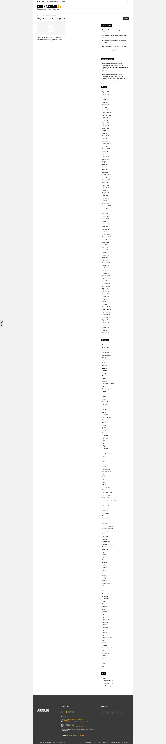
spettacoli (105, 596)
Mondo (104, 479)
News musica (106, 516)
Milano (104, 474)
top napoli (105, 630)
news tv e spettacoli (107, 526)
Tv (103, 650)
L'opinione (105, 448)
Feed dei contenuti (107, 680)
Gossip (104, 430)
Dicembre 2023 (106, 175)
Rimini (104, 567)
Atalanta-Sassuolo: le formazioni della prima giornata (114, 41)
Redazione (88, 742)
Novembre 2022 (106, 208)
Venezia (104, 663)
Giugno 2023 (105, 190)
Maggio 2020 (106, 265)
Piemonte (105, 549)
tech (103, 609)
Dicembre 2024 (106, 143)
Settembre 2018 (106, 317)
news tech (105, 523)
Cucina (104, 412)
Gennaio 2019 (106, 307)
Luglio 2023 (105, 187)
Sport (103, 601)
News (103, 490)
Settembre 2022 (106, 213)
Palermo (104, 539)
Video (103, 666)
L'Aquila (104, 446)
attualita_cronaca (107, 352)
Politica (104, 557)
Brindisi (104, 376)
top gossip (105, 622)
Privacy (100, 742)
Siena (103, 591)
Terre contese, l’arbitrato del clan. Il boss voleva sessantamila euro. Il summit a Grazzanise (115, 69)
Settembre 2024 (106, 151)
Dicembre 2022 (106, 206)
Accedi (63, 1)
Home (38, 15)
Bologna (104, 370)
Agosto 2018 (105, 320)
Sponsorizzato (106, 599)
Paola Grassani (40, 41)
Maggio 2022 (106, 224)
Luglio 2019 (105, 291)
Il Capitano (105, 435)
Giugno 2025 (105, 128)
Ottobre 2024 (106, 149)
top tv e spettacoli (107, 637)
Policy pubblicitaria (115, 742)
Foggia (104, 425)
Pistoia (104, 554)
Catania (104, 394)
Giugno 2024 (105, 159)
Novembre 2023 (106, 177)
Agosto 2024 (105, 154)
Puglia (104, 565)
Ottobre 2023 (106, 180)
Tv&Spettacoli (106, 653)
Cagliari (104, 378)
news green (105, 508)
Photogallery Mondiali (108, 544)
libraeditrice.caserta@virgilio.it (75, 735)
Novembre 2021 (106, 239)
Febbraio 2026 (106, 107)
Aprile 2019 (105, 299)
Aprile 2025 (105, 133)
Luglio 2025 (105, 125)
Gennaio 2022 (106, 234)
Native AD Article (107, 487)
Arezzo (104, 350)
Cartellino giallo (106, 389)
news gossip (105, 505)
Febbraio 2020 (106, 273)
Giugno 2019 (105, 294)
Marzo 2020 (105, 270)
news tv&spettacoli (107, 529)
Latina (104, 451)
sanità (104, 575)
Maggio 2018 (106, 327)
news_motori (105, 531)
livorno (104, 461)
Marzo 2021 (105, 260)
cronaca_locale (106, 407)
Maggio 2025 (106, 130)
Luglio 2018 (105, 322)
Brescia (104, 373)
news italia (105, 510)
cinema (104, 399)
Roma (104, 570)
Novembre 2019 (106, 281)
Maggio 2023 (106, 193)
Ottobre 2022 (106, 211)
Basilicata (105, 363)
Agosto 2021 (105, 247)
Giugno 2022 (105, 221)
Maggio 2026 (106, 99)
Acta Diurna (105, 347)
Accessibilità (106, 742)
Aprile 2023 (105, 195)
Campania (105, 386)
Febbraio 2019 (106, 304)
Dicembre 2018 (106, 309)
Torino (104, 643)
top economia (106, 619)
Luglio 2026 (105, 94)
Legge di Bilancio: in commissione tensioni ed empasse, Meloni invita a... (51, 38)
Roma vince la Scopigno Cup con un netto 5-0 (114, 46)
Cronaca (104, 404)
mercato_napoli (106, 472)
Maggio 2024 (106, 162)
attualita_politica (106, 355)
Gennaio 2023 (106, 203)
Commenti (105, 402)
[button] (128, 1)
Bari (103, 360)
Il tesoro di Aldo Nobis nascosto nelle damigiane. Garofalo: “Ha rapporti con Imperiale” (112, 65)
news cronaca (106, 495)
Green (104, 433)
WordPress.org (106, 686)
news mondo (106, 513)
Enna (103, 420)
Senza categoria (106, 583)
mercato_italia (106, 469)
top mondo (105, 627)
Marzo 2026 (105, 105)
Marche (104, 466)
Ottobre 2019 (106, 283)
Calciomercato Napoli (108, 383)
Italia (103, 443)
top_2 (103, 640)
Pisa (103, 552)
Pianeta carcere (106, 547)
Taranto (104, 606)
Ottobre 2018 (106, 314)
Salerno (104, 573)
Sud (103, 604)
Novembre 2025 (106, 115)
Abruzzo (104, 345)
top (103, 614)
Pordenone (105, 560)
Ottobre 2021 (106, 242)
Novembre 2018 (106, 312)
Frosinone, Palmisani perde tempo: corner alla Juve (114, 30)
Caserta (104, 391)
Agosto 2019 (105, 289)
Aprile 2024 (105, 164)
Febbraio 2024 (106, 169)
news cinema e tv (107, 492)
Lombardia (105, 464)
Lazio (103, 456)
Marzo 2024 (105, 167)
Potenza (104, 562)
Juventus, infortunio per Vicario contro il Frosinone (113, 51)
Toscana (104, 645)
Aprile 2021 (105, 257)
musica (104, 482)
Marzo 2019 (105, 301)
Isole (103, 440)
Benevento (105, 365)
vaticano (104, 658)
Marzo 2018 (105, 333)
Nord (103, 534)
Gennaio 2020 (106, 276)
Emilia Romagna (106, 417)
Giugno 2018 (105, 325)
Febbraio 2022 (106, 232)
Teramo (104, 611)
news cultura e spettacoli (109, 500)
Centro (104, 396)
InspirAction (105, 438)
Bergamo (104, 368)
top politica (105, 632)
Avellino (104, 358)
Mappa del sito (125, 742)
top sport (104, 635)
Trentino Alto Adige (107, 648)
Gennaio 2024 (106, 172)
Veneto (104, 661)
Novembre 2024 (106, 146)
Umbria (104, 656)
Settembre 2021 (106, 244)
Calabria (104, 381)
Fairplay (104, 422)
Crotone (104, 409)
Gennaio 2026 (106, 110)
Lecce (103, 459)
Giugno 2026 (105, 97)
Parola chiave (106, 541)
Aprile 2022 (105, 226)
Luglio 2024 (105, 156)
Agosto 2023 (105, 185)
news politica (105, 518)
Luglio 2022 (105, 219)
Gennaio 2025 (106, 141)
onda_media (105, 536)
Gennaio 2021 (106, 263)
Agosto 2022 (105, 216)
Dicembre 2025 (106, 112)
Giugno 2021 (105, 252)
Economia (105, 415)
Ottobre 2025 (106, 118)
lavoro (104, 453)
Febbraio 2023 (106, 200)
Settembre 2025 (106, 120)
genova (104, 427)
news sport (105, 521)
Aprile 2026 (105, 102)
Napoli (104, 484)
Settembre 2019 (106, 286)
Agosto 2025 (105, 123)
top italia (104, 624)
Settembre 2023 (106, 182)
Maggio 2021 (106, 255)
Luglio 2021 (105, 250)
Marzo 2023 (105, 198)
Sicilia (103, 586)
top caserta (105, 617)
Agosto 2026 (105, 92)
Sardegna (104, 578)
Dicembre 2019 (106, 278)
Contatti (94, 742)
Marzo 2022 (105, 229)
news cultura (105, 497)
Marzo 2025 (105, 136)
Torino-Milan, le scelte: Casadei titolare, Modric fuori (114, 36)
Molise (104, 477)
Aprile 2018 (105, 330)
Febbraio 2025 (106, 138)
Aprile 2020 (105, 268)
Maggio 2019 (106, 296)
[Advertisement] (95, 7)
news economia (106, 503)
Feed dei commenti (107, 683)
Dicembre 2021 (106, 237)
